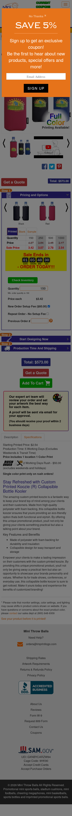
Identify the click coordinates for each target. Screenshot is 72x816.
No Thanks (36, 16)
